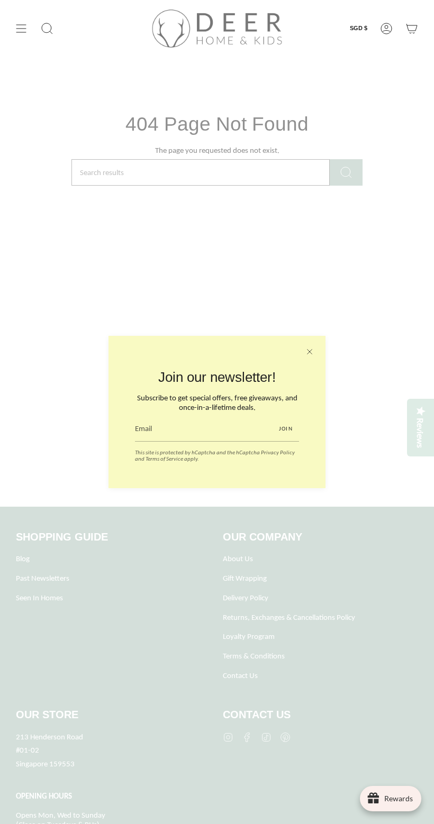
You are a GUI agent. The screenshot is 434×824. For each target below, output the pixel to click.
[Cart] (411, 28)
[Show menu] (21, 28)
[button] (47, 28)
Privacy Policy (278, 452)
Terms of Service (164, 458)
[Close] (309, 351)
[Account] (386, 28)
